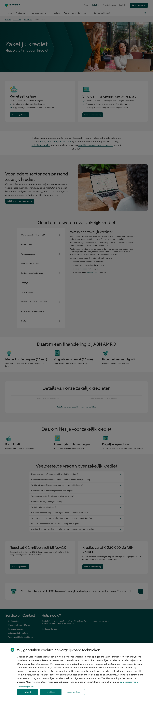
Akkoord (28, 692)
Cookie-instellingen (74, 692)
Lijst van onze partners (25, 687)
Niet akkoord (50, 692)
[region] (76, 672)
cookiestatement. (129, 681)
